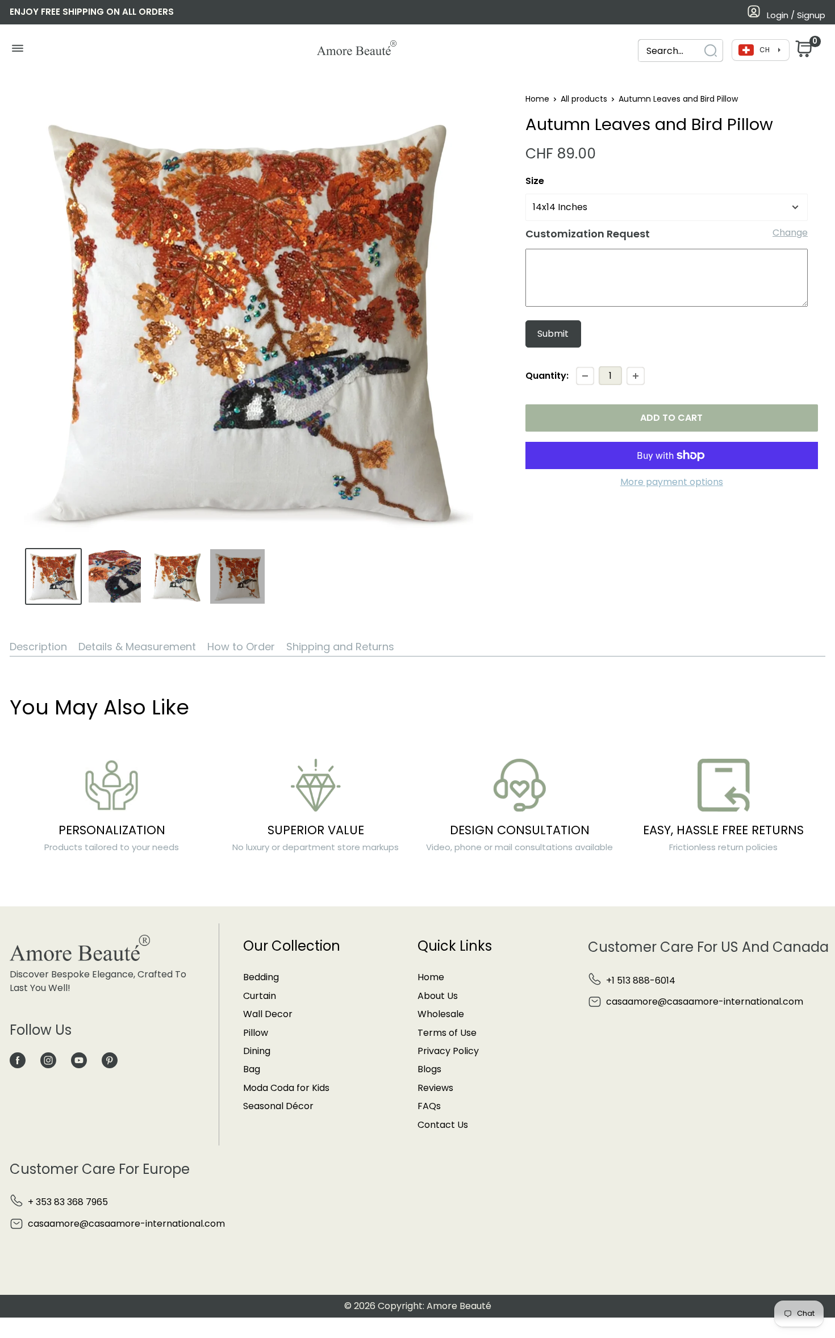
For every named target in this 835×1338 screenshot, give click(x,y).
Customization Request (587, 234)
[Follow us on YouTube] (79, 1059)
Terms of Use (447, 1032)
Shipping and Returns (340, 646)
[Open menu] (17, 51)
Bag (251, 1069)
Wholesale (441, 1014)
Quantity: (547, 375)
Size (534, 180)
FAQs (429, 1106)
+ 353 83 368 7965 (68, 1202)
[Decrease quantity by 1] (585, 376)
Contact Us (443, 1124)
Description (38, 646)
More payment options (671, 481)
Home (537, 98)
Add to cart (671, 417)
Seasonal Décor (278, 1106)
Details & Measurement (137, 646)
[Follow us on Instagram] (48, 1059)
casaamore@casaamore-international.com (704, 1001)
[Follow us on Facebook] (18, 1059)
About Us (438, 995)
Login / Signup (796, 15)
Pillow (255, 1032)
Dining (256, 1050)
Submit (553, 333)
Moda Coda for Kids (286, 1087)
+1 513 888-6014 (640, 980)
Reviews (435, 1087)
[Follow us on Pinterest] (110, 1059)
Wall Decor (268, 1014)
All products (584, 98)
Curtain (259, 995)
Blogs (429, 1069)
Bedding (261, 977)
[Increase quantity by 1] (636, 376)
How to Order (241, 646)
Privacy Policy (448, 1050)
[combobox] (680, 51)
